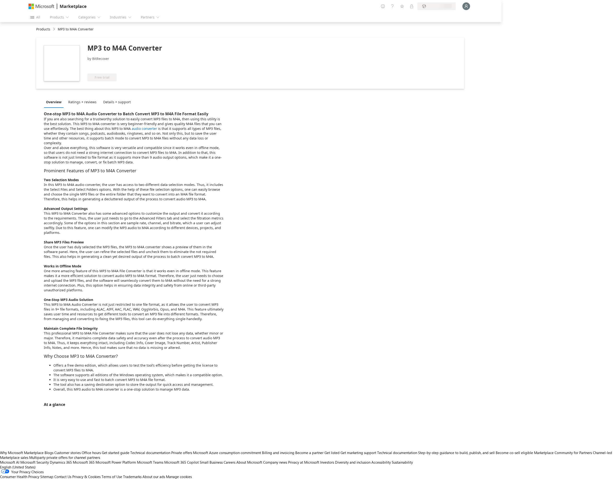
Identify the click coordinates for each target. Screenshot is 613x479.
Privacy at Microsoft (303, 462)
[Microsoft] (41, 6)
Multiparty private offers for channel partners (64, 457)
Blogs (49, 452)
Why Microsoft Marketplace (22, 452)
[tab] (55, 102)
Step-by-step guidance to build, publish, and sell (456, 452)
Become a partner (309, 452)
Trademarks (132, 476)
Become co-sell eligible (514, 452)
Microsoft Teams (150, 462)
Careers (229, 462)
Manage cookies (179, 476)
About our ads (153, 476)
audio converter (144, 128)
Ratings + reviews (82, 102)
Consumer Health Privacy (19, 476)
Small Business (211, 462)
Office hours (91, 452)
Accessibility (381, 462)
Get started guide (115, 452)
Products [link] (43, 29)
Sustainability (402, 462)
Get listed (332, 452)
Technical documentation (150, 452)
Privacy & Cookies (86, 476)
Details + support (117, 102)
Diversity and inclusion (352, 462)
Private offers (181, 452)
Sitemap (46, 476)
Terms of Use (112, 476)
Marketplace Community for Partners (563, 452)
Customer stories (67, 452)
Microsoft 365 (84, 462)
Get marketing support (358, 452)
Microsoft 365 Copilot (181, 462)
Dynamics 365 (61, 462)
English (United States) (18, 467)
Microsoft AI (9, 462)
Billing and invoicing (278, 452)
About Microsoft (249, 462)
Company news (275, 462)
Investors (327, 462)
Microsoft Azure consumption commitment (227, 452)
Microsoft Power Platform (116, 462)
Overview (54, 102)
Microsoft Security (34, 462)
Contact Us (62, 476)
